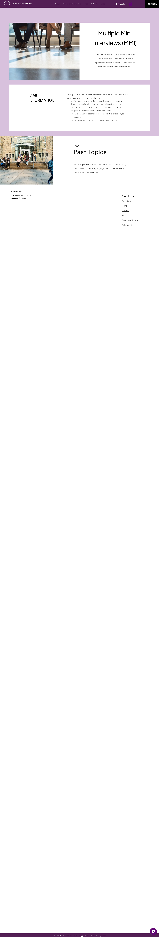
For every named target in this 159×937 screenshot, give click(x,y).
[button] (130, 4)
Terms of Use (89, 936)
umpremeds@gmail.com (25, 195)
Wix (82, 936)
